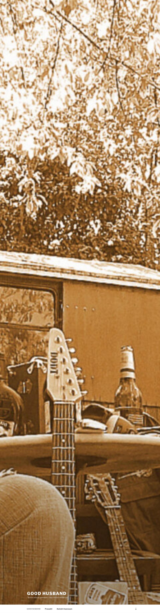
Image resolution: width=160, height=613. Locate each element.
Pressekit (48, 609)
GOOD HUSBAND (47, 593)
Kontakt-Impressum (64, 609)
